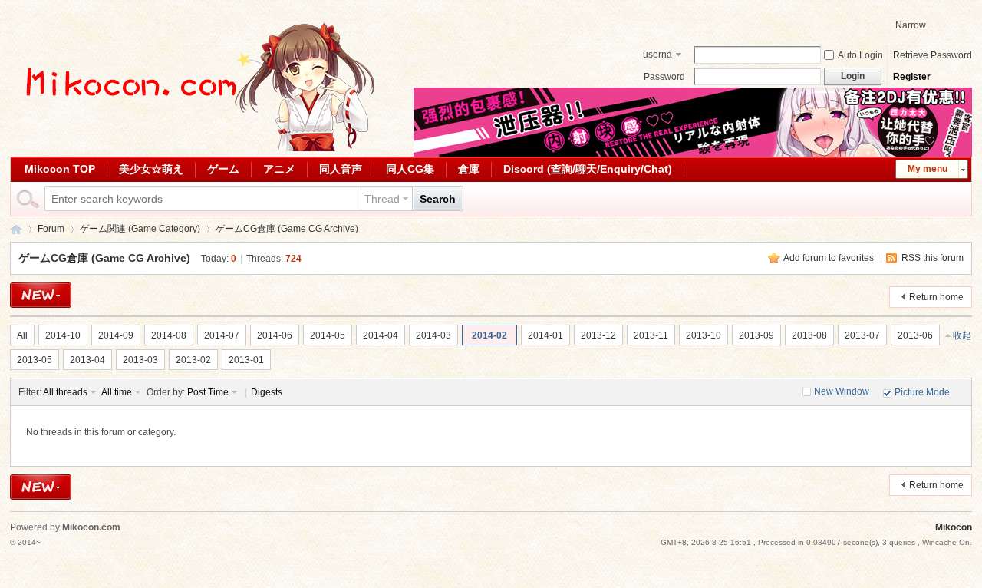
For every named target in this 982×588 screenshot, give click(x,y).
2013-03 (140, 360)
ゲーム (223, 169)
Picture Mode (922, 392)
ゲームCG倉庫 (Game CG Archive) (287, 228)
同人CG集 (410, 169)
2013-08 (809, 335)
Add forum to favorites (828, 258)
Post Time (208, 392)
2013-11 (651, 335)
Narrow (910, 25)
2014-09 (115, 335)
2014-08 (168, 335)
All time (116, 392)
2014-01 (545, 335)
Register (912, 76)
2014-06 (274, 335)
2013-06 (915, 335)
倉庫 (468, 169)
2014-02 (489, 335)
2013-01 (246, 360)
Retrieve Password (932, 55)
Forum (51, 228)
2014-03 (433, 335)
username (657, 56)
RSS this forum (932, 258)
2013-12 (598, 335)
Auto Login (860, 55)
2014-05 (327, 335)
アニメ (279, 169)
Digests (266, 392)
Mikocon (16, 229)
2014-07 (221, 335)
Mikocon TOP (60, 169)
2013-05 (34, 360)
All (22, 335)
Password (664, 76)
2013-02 (193, 360)
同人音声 (340, 169)
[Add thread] (40, 295)
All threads (65, 392)
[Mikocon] (194, 148)
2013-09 (756, 335)
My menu (927, 169)
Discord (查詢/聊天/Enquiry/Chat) (587, 169)
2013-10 (703, 335)
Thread (382, 199)
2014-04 (380, 335)
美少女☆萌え (151, 169)
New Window (841, 391)
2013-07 (862, 335)
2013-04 (87, 360)
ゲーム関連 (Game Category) (140, 228)
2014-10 (63, 335)
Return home (936, 297)
